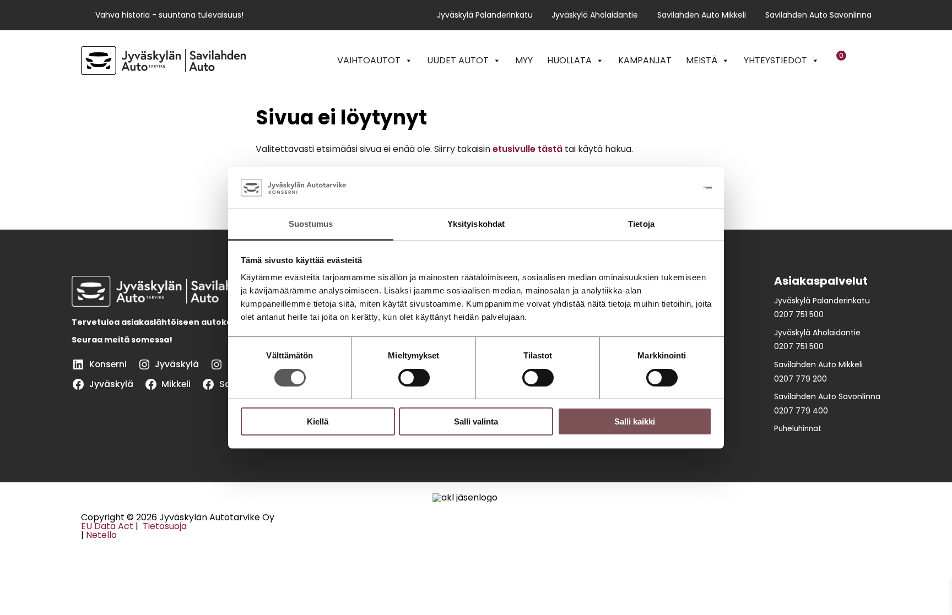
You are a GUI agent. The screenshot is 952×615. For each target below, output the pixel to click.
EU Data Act (107, 526)
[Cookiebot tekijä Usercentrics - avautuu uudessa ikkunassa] (663, 187)
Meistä (701, 60)
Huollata (569, 60)
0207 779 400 (801, 410)
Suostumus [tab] (311, 223)
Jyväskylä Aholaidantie (594, 15)
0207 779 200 (800, 378)
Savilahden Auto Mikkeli (701, 15)
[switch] (414, 378)
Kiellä (317, 421)
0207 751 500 (799, 314)
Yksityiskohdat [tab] (476, 223)
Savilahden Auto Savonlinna (818, 15)
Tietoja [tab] (641, 223)
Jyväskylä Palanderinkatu (485, 15)
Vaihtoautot (369, 60)
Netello (101, 535)
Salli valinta (476, 421)
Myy (524, 60)
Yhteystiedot (775, 60)
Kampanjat (645, 60)
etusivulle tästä (527, 149)
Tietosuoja (163, 526)
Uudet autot (458, 60)
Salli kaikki (634, 421)
